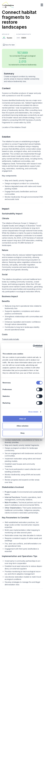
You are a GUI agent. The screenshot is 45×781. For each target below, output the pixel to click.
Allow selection (23, 426)
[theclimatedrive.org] (8, 5)
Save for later (10, 45)
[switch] (39, 389)
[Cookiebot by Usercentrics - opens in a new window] (32, 346)
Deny (22, 433)
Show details (33, 412)
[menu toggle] (42, 5)
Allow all (22, 419)
